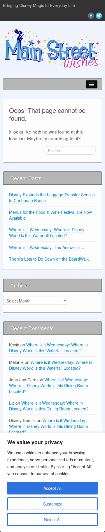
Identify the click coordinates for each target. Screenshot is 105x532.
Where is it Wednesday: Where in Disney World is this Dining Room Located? (48, 385)
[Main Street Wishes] (52, 48)
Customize (52, 504)
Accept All (52, 488)
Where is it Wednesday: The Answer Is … (47, 247)
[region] (52, 482)
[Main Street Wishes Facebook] (91, 16)
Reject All (52, 519)
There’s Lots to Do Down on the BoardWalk (49, 259)
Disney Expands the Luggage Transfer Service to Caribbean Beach (52, 197)
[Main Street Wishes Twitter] (99, 16)
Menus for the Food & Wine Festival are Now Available (50, 215)
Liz (11, 403)
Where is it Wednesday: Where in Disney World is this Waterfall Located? (46, 232)
